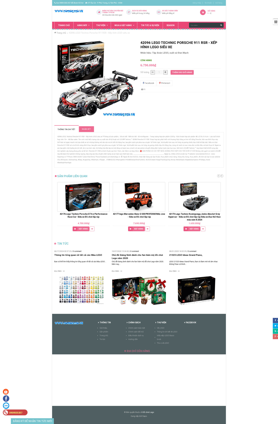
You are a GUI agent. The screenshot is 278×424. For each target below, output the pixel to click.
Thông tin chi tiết (66, 129)
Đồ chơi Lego (148, 412)
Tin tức (102, 339)
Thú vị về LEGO (163, 343)
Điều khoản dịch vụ (136, 335)
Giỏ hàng (218, 3)
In (144, 89)
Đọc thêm (58, 271)
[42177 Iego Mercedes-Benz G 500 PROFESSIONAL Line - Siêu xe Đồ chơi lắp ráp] (139, 196)
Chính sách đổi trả (135, 332)
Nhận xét (86, 129)
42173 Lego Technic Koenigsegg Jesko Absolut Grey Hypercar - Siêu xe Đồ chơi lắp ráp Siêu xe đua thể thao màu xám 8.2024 (194, 217)
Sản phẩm (104, 332)
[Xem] (92, 229)
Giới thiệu (103, 328)
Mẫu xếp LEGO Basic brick (165, 337)
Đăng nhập (197, 3)
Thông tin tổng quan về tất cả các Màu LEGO (78, 255)
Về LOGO (160, 328)
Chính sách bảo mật (136, 328)
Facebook (149, 83)
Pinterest (165, 83)
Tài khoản (208, 3)
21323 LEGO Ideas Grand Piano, (185, 255)
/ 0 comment (76, 251)
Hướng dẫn (133, 339)
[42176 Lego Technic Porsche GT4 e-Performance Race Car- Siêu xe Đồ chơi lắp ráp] (83, 196)
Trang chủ (104, 335)
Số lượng (144, 72)
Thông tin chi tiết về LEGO (167, 332)
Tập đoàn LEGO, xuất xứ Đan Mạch (170, 53)
